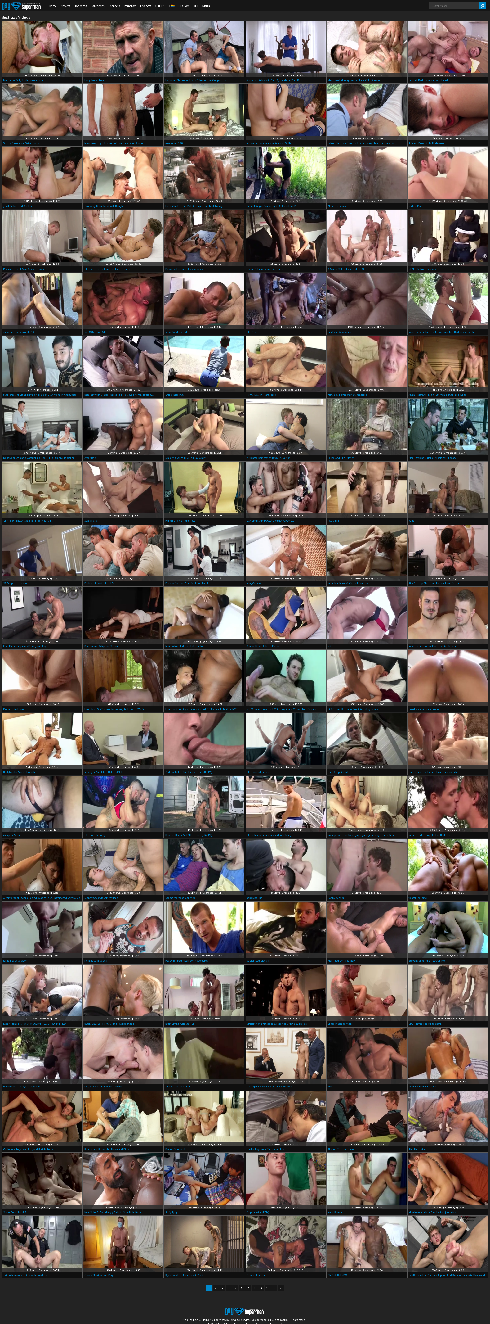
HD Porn (184, 6)
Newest (65, 6)
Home (53, 6)
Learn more (298, 1319)
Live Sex (145, 6)
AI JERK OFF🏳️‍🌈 (165, 6)
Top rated (80, 6)
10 (267, 1288)
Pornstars (130, 6)
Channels (114, 6)
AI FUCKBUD (201, 6)
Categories (98, 6)
